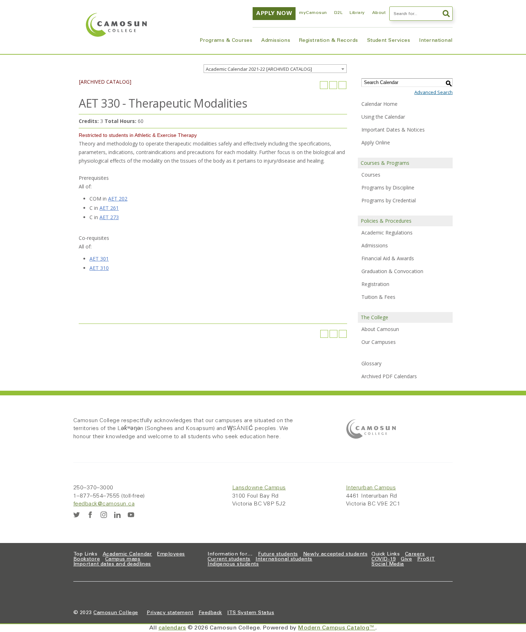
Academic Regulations (387, 232)
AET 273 (109, 217)
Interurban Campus (371, 488)
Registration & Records (328, 40)
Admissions (275, 40)
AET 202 (117, 198)
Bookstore (86, 559)
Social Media (387, 564)
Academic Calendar (127, 554)
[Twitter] (76, 515)
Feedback (210, 613)
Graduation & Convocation (392, 271)
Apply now (274, 13)
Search (445, 13)
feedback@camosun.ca (104, 504)
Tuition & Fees (378, 296)
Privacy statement (170, 613)
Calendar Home (379, 103)
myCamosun (313, 13)
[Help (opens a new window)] (342, 85)
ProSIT (426, 559)
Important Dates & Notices (393, 129)
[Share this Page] (324, 85)
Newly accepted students (335, 554)
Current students (229, 559)
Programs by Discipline (387, 187)
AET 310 (99, 268)
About (379, 13)
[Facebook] (90, 515)
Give (406, 559)
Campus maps (122, 559)
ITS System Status (250, 613)
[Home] (116, 25)
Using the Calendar (383, 116)
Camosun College (115, 613)
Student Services (388, 40)
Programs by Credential (388, 200)
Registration (375, 284)
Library (357, 13)
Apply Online (375, 142)
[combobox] (275, 68)
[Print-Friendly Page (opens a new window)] (333, 85)
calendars (172, 628)
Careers (415, 554)
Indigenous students (233, 564)
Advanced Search (433, 92)
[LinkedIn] (117, 515)
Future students (278, 554)
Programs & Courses (226, 40)
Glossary (371, 363)
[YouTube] (131, 515)
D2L (338, 13)
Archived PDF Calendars (389, 376)
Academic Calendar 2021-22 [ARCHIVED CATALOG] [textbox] (259, 69)
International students (283, 559)
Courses (370, 174)
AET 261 (109, 207)
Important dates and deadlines (112, 564)
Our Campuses (378, 342)
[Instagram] (104, 515)
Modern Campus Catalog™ (336, 628)
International (435, 40)
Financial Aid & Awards (387, 258)
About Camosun (380, 329)
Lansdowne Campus (259, 488)
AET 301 (99, 258)
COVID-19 (383, 559)
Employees (171, 554)
